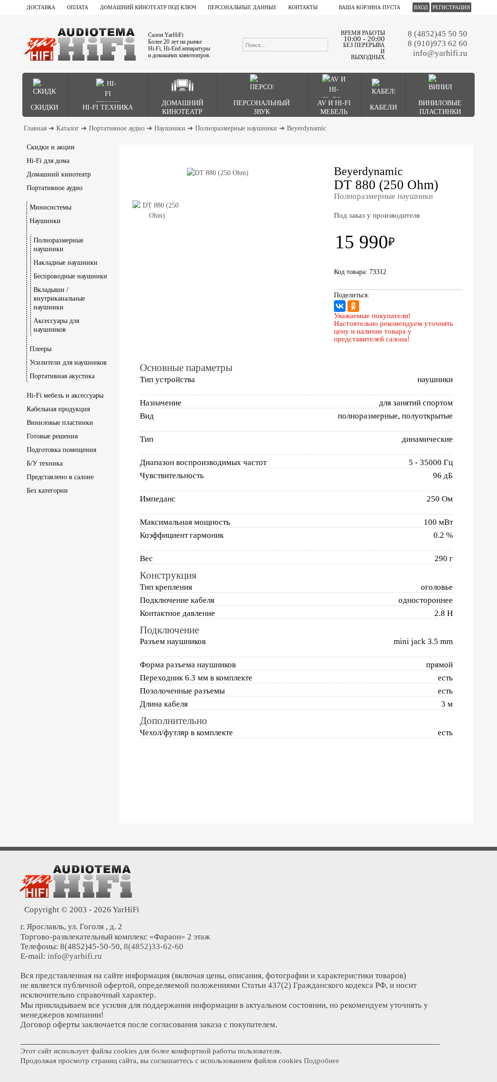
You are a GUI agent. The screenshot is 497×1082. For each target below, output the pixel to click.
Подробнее (321, 1061)
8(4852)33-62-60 (153, 946)
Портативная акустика (62, 376)
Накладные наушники (65, 262)
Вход (421, 7)
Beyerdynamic (306, 128)
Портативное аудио (117, 128)
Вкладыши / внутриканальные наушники (59, 298)
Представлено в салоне (60, 477)
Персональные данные (242, 7)
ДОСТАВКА (41, 7)
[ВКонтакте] (340, 306)
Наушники (169, 128)
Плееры (40, 349)
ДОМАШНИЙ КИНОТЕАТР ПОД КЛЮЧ (148, 7)
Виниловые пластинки (60, 422)
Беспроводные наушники (70, 276)
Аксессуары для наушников (56, 325)
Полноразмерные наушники (236, 128)
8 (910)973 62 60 (437, 43)
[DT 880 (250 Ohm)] (217, 173)
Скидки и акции (51, 147)
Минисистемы (50, 207)
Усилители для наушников (68, 362)
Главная (35, 128)
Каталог (67, 128)
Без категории (47, 490)
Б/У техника (45, 463)
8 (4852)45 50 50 (437, 33)
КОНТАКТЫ (303, 7)
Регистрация (451, 7)
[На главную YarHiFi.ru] (80, 44)
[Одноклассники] (353, 306)
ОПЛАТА (77, 7)
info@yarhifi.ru (440, 53)
